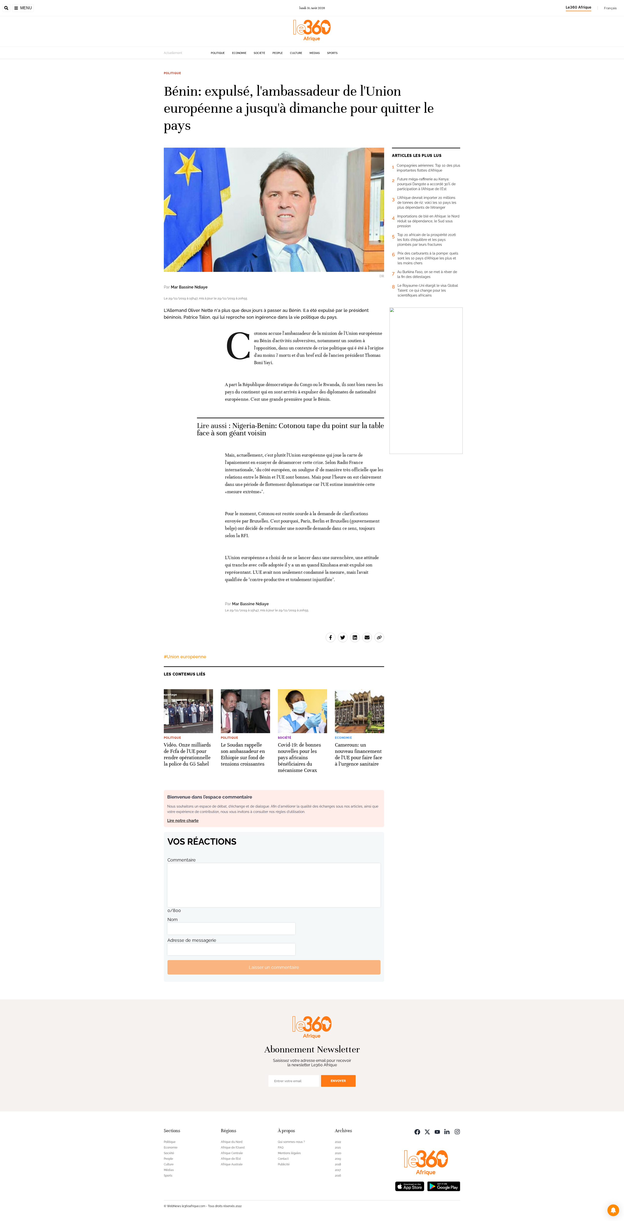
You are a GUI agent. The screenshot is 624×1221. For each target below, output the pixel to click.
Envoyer (338, 1081)
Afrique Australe (232, 1164)
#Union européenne (185, 656)
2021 (338, 1147)
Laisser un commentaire (274, 967)
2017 (338, 1170)
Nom (172, 919)
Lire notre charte (183, 820)
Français (610, 8)
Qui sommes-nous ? (291, 1142)
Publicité (284, 1164)
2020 (338, 1153)
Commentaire (181, 859)
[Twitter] (427, 1131)
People (278, 53)
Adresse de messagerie (191, 940)
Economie (239, 53)
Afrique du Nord (232, 1142)
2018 (338, 1164)
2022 (338, 1142)
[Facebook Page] (417, 1131)
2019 (338, 1158)
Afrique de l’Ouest (233, 1147)
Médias (315, 53)
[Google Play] (443, 1186)
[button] (613, 1210)
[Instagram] (457, 1131)
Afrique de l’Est (231, 1158)
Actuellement (173, 53)
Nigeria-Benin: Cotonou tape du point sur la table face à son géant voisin (290, 429)
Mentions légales (289, 1153)
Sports (332, 53)
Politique (218, 53)
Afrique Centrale (232, 1153)
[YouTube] (437, 1131)
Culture (296, 53)
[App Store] (409, 1186)
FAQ (280, 1147)
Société (259, 53)
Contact (283, 1158)
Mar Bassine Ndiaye (189, 287)
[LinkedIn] (447, 1131)
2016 (338, 1175)
